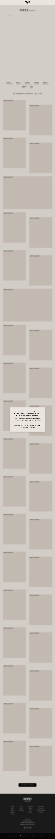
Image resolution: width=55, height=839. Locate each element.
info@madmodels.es (30, 427)
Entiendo (28, 836)
